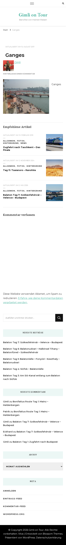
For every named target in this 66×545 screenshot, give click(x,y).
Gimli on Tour (33, 15)
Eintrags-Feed (12, 498)
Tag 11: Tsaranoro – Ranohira (19, 170)
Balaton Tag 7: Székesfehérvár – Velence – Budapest (22, 196)
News (24, 143)
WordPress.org (14, 514)
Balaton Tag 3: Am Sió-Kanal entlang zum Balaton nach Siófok (31, 377)
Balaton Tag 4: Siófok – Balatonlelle (23, 369)
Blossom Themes (52, 533)
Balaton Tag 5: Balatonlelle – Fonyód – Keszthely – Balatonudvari (31, 361)
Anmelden (9, 491)
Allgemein (9, 141)
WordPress (29, 537)
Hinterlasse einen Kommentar (19, 74)
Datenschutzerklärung (48, 537)
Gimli (17, 62)
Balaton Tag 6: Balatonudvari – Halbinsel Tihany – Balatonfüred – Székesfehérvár (31, 350)
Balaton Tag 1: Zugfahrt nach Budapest (35, 441)
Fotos (21, 141)
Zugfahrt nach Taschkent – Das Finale (21, 148)
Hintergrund (11, 143)
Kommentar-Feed (14, 506)
